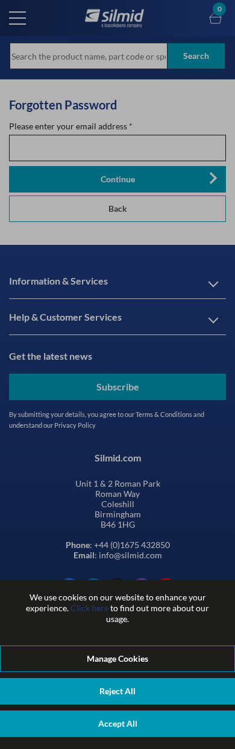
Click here (89, 608)
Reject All (117, 691)
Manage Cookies (117, 658)
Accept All (117, 723)
